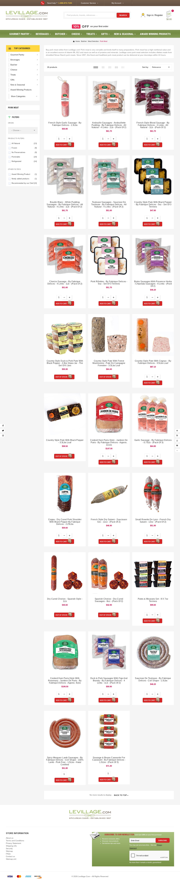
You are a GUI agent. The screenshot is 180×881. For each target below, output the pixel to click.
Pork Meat (13, 107)
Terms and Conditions (15, 841)
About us (9, 838)
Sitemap (9, 851)
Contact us (10, 856)
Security (9, 848)
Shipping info (11, 846)
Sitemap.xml (11, 859)
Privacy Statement (13, 843)
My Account (116, 3)
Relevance (161, 67)
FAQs (8, 854)
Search (123, 15)
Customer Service (88, 3)
